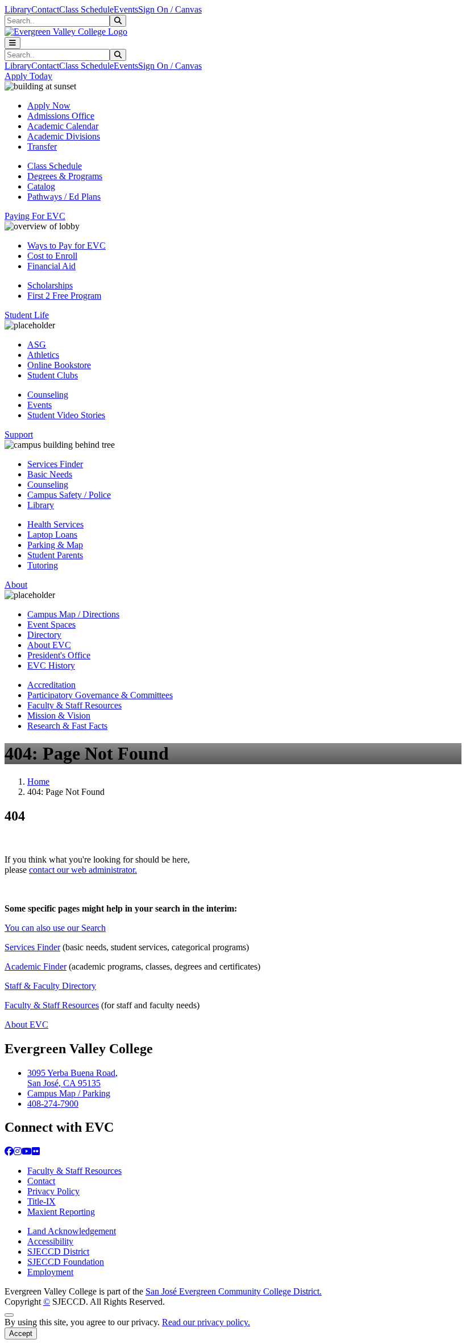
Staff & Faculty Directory (50, 986)
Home (38, 781)
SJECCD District (58, 1251)
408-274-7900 (52, 1103)
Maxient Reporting (61, 1212)
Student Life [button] (27, 315)
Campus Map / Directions (73, 614)
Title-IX (41, 1201)
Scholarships (50, 285)
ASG (36, 344)
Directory (44, 635)
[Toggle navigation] (12, 43)
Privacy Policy (53, 1191)
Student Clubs (52, 375)
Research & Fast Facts (67, 726)
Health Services (55, 524)
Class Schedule (86, 9)
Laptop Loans (52, 534)
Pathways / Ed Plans (64, 196)
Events (126, 9)
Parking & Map (55, 545)
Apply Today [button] (28, 76)
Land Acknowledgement (71, 1231)
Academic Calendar (62, 126)
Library (18, 9)
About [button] (16, 584)
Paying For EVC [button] (35, 216)
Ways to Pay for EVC (66, 245)
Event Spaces (51, 624)
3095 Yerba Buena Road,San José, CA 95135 (72, 1078)
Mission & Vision (58, 715)
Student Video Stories (66, 415)
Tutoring (42, 565)
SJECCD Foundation (65, 1262)
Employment (50, 1272)
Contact (45, 9)
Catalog (41, 186)
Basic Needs (49, 474)
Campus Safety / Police (69, 495)
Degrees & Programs (64, 176)
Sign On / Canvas (170, 9)
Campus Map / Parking (68, 1093)
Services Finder (55, 464)
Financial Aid (51, 266)
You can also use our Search (55, 928)
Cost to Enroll (52, 256)
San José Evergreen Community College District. (233, 1291)
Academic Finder (35, 966)
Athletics (43, 355)
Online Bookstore (59, 365)
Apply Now (48, 105)
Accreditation (51, 685)
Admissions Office (60, 116)
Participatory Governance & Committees (100, 695)
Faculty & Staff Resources (74, 705)
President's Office (58, 655)
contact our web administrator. (83, 870)
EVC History (51, 665)
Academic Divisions (63, 136)
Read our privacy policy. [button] (206, 1322)
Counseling (47, 394)
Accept (20, 1333)
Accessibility (50, 1241)
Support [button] (19, 434)
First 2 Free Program (64, 295)
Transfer (42, 146)
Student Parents (55, 555)
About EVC (49, 645)
